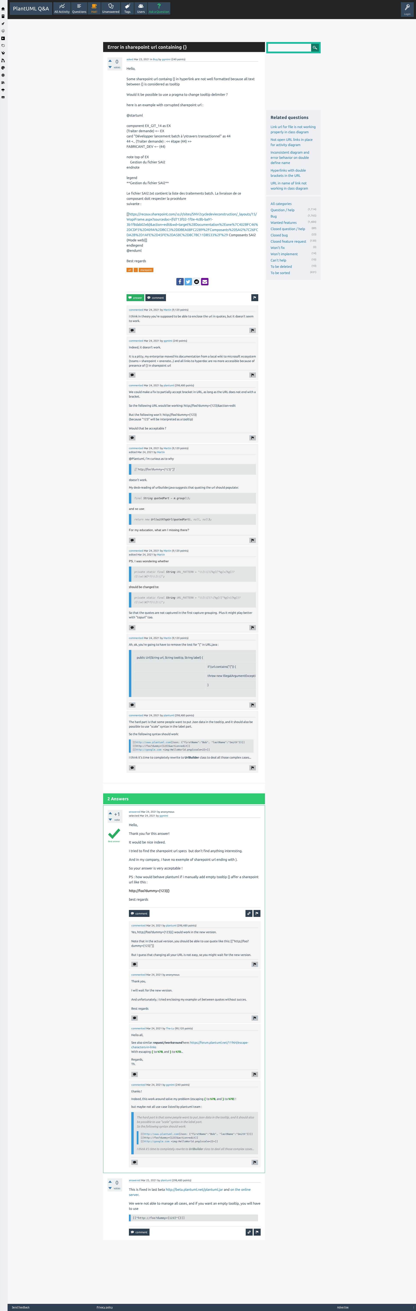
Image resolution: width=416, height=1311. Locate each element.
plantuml (169, 385)
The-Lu (170, 1028)
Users (141, 11)
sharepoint (146, 270)
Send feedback (20, 1307)
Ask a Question (159, 11)
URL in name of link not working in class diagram (289, 185)
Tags (127, 11)
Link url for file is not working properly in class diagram (293, 129)
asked (130, 59)
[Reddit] (196, 281)
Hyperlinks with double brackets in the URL (288, 172)
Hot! (94, 11)
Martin (167, 309)
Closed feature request (288, 241)
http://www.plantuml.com (153, 742)
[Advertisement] (54, 84)
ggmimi (166, 59)
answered (134, 811)
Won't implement (284, 254)
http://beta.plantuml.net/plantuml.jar (194, 1189)
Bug (155, 59)
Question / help (282, 210)
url (129, 270)
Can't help (278, 260)
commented (136, 309)
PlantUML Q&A (31, 8)
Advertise (343, 1307)
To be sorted (280, 273)
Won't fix (278, 248)
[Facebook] (180, 281)
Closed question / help (288, 229)
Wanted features (284, 222)
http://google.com (148, 749)
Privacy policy (105, 1307)
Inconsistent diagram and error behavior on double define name (290, 157)
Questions (79, 11)
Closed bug (279, 235)
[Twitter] (188, 281)
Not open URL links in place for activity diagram (292, 142)
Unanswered (110, 11)
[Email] (204, 281)
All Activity (62, 11)
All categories (281, 204)
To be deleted (281, 266)
